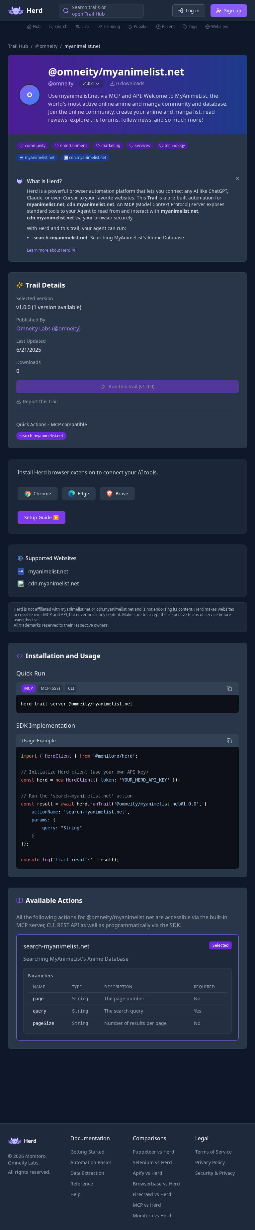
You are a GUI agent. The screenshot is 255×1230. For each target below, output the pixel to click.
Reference (81, 1183)
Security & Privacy (215, 1173)
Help (75, 1194)
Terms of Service (213, 1152)
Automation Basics (91, 1162)
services (142, 145)
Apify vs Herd (147, 1173)
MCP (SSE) (50, 688)
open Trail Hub (88, 14)
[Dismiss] (237, 179)
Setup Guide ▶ (41, 517)
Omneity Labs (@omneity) (48, 328)
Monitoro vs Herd (152, 1215)
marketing (110, 145)
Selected (220, 945)
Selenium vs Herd (152, 1162)
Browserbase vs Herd (156, 1183)
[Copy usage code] (229, 741)
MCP (28, 688)
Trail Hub (18, 46)
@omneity (46, 46)
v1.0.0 (88, 83)
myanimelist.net (39, 157)
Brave (122, 493)
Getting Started (87, 1152)
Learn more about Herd (48, 250)
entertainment (73, 145)
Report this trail (40, 401)
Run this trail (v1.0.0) (131, 386)
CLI (71, 688)
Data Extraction (87, 1173)
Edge (83, 493)
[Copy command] (229, 688)
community (35, 145)
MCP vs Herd (147, 1205)
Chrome (42, 493)
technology (175, 145)
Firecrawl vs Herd (152, 1194)
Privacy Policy (210, 1162)
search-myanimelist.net (41, 435)
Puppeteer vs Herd (153, 1152)
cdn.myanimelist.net (87, 157)
